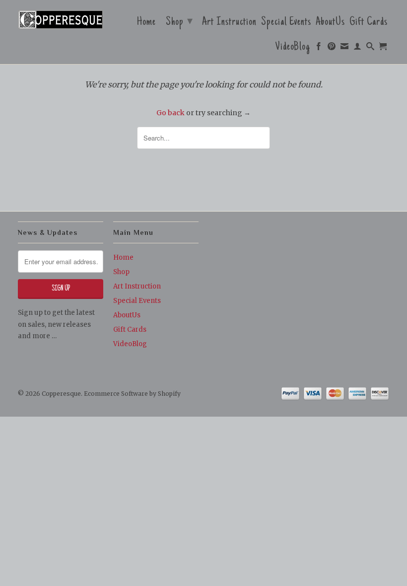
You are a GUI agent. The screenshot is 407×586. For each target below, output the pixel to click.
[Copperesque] (60, 20)
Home (146, 23)
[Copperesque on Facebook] (319, 48)
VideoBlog (292, 48)
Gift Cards (368, 23)
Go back (170, 112)
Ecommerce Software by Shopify (132, 393)
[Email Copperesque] (344, 48)
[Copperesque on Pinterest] (332, 48)
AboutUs (330, 23)
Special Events (286, 23)
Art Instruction (229, 23)
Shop (179, 22)
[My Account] (357, 48)
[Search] (370, 48)
